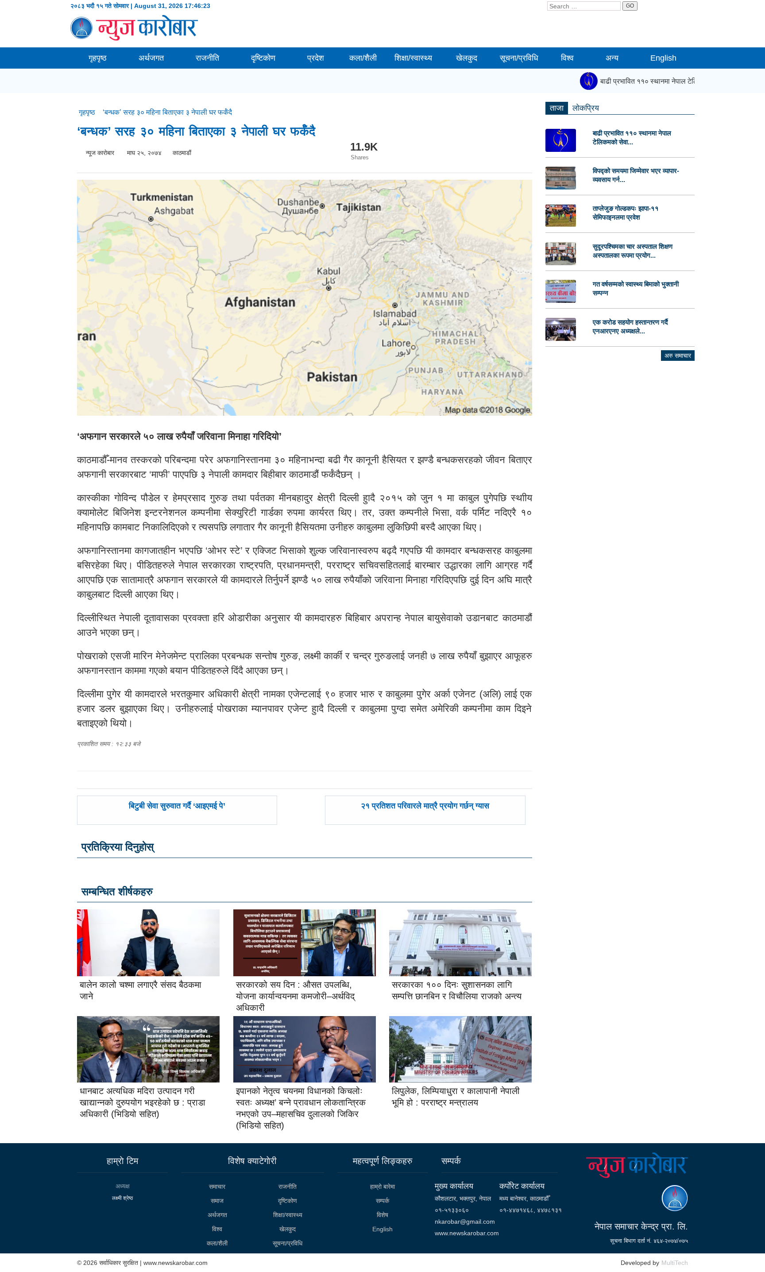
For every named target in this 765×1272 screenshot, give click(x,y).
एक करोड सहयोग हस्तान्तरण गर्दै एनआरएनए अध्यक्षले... (630, 326)
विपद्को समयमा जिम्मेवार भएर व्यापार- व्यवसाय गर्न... (636, 175)
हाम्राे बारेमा (382, 1186)
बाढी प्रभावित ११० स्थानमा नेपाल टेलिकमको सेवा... (632, 137)
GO (630, 6)
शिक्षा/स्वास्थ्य (413, 58)
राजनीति (207, 58)
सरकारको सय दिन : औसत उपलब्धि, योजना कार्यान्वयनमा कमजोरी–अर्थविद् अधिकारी (295, 996)
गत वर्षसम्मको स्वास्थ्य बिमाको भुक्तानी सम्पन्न (636, 288)
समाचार (217, 1186)
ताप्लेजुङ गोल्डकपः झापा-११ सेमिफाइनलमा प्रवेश (626, 213)
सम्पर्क (382, 1200)
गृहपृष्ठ (98, 58)
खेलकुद (466, 58)
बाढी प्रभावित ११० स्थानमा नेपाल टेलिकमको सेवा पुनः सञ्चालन (668, 81)
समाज (217, 1200)
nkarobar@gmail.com (465, 1221)
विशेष (382, 1214)
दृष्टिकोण (263, 58)
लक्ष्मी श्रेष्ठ (122, 1198)
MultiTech (674, 1262)
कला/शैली (363, 58)
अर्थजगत (151, 58)
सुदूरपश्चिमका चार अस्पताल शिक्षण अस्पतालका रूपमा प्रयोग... (632, 251)
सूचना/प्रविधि (519, 58)
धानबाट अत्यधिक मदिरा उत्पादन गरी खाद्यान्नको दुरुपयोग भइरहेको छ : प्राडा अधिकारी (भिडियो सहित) (142, 1102)
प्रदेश (315, 58)
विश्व (567, 58)
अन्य (612, 58)
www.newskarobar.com (467, 1233)
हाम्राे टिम (122, 1161)
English (663, 58)
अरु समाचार (678, 355)
